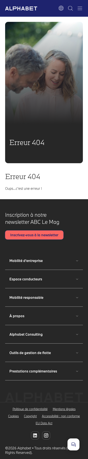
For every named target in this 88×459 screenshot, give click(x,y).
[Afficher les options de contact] (73, 444)
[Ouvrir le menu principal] (80, 8)
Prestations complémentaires (33, 371)
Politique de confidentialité (30, 409)
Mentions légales (64, 409)
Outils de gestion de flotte (30, 352)
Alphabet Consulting (26, 334)
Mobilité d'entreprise (26, 260)
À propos (26, 316)
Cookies (13, 416)
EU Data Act (44, 423)
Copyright (30, 416)
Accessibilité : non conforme (61, 416)
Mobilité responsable (26, 297)
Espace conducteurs (26, 279)
